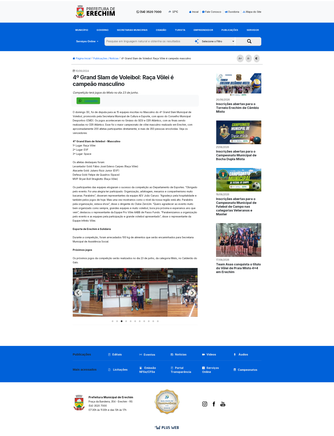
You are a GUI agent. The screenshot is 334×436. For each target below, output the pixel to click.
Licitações (120, 369)
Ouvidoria (233, 11)
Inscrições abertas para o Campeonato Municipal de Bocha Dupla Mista (236, 155)
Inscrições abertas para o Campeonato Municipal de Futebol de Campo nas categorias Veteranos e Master (236, 206)
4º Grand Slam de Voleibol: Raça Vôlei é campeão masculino (156, 58)
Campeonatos (247, 369)
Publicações (229, 30)
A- (248, 58)
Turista (180, 30)
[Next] (192, 293)
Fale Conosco (213, 11)
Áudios (243, 354)
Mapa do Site (253, 11)
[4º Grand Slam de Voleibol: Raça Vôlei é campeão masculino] (135, 315)
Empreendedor (203, 30)
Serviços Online (86, 41)
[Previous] (78, 293)
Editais (117, 354)
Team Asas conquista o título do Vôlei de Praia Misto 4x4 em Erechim (238, 268)
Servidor (253, 30)
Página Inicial (83, 58)
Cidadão (161, 30)
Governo (103, 30)
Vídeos (211, 354)
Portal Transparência (181, 370)
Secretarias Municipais (132, 30)
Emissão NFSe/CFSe (147, 370)
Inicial (195, 11)
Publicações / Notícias (106, 58)
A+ (240, 58)
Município (81, 30)
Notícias (180, 354)
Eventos (149, 354)
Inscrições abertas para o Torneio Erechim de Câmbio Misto (237, 107)
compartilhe (91, 100)
